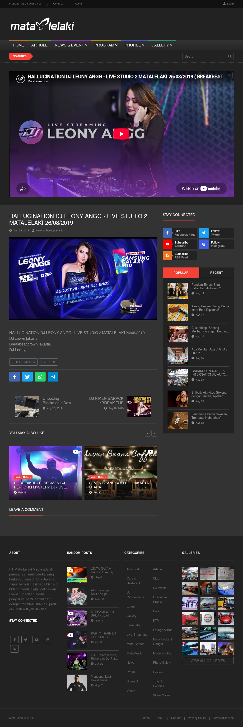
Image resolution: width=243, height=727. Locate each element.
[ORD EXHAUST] (208, 618)
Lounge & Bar (162, 629)
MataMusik (134, 653)
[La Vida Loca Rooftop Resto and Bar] (190, 648)
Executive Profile (160, 599)
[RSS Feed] (14, 649)
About (78, 3)
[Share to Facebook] (14, 377)
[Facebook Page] (14, 639)
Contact (58, 3)
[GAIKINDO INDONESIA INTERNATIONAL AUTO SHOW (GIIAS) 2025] (226, 618)
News (130, 662)
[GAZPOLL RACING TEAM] (208, 633)
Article (157, 569)
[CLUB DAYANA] (208, 588)
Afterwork (133, 569)
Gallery (48, 361)
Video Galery (23, 361)
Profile (131, 672)
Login (230, 3)
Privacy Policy (197, 718)
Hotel (156, 611)
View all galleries (208, 660)
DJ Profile (160, 587)
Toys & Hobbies (158, 683)
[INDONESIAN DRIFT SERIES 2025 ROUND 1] (226, 633)
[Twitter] (25, 639)
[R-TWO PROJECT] (190, 633)
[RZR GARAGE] (226, 588)
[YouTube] (37, 639)
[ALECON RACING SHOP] (208, 573)
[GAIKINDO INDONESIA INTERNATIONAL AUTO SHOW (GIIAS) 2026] (190, 573)
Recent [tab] (216, 272)
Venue (131, 690)
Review (158, 672)
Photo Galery (162, 662)
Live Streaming (137, 634)
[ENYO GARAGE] (226, 573)
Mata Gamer (135, 643)
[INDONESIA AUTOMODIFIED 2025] (190, 618)
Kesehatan (134, 625)
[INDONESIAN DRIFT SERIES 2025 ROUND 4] (208, 603)
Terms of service (223, 718)
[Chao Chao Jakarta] (208, 648)
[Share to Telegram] (53, 377)
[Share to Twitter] (27, 377)
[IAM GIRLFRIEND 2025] (226, 603)
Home (146, 718)
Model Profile (162, 653)
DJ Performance (135, 594)
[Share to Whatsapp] (40, 377)
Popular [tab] (180, 272)
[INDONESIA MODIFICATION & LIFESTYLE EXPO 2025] (190, 603)
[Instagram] (48, 639)
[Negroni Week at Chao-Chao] (226, 648)
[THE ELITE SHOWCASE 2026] (190, 588)
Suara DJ (133, 681)
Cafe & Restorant (133, 580)
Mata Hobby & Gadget (163, 641)
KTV (156, 620)
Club (156, 578)
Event (131, 606)
